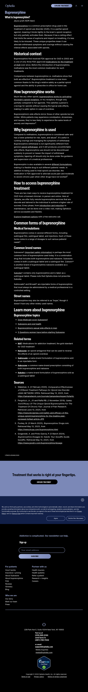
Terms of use (25, 676)
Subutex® (18, 272)
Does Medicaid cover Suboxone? (33, 319)
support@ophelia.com (44, 647)
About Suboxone (12, 575)
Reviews (8, 584)
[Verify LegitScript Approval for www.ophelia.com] (44, 663)
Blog (7, 589)
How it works (10, 570)
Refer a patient (38, 575)
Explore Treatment (44, 482)
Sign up (22, 542)
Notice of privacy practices (57, 676)
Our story (9, 599)
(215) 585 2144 (41, 635)
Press (7, 604)
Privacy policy (39, 676)
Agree (56, 518)
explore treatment (62, 5)
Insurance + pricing (13, 573)
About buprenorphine (14, 578)
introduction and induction (51, 205)
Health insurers (38, 570)
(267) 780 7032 (42, 640)
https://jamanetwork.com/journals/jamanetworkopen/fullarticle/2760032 (51, 396)
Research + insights (40, 578)
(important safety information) (38, 252)
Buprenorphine (21, 25)
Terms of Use (16, 514)
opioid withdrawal (29, 146)
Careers (35, 581)
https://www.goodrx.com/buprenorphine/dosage (40, 443)
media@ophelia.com (44, 652)
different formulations (61, 164)
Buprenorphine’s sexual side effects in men (37, 328)
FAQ (7, 581)
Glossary (8, 586)
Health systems (38, 573)
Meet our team (11, 601)
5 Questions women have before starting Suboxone (41, 332)
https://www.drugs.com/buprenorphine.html (38, 429)
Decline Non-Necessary (75, 518)
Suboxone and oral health (29, 324)
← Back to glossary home (12, 455)
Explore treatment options (26, 216)
